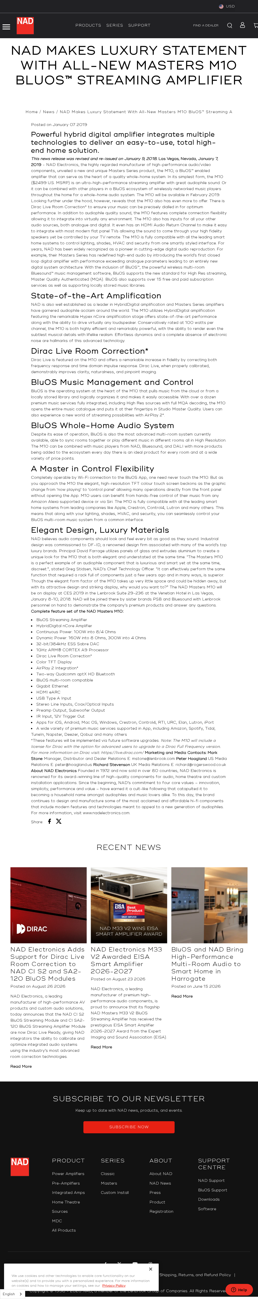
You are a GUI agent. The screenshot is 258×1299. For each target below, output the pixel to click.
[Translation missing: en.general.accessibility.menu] (6, 26)
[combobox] (12, 1294)
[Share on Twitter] (59, 822)
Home (31, 112)
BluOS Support (212, 1190)
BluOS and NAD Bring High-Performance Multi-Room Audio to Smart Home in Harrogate (207, 964)
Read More (21, 1066)
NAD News (160, 1183)
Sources (60, 1211)
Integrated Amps (68, 1192)
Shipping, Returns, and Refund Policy (195, 1275)
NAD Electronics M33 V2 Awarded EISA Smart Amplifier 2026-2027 (126, 960)
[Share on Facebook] (49, 822)
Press (155, 1192)
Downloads (209, 1199)
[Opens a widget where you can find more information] (239, 1290)
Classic (108, 1174)
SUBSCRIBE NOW (129, 1127)
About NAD (160, 1174)
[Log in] (241, 25)
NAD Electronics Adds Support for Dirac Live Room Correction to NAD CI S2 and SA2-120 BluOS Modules (47, 964)
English (9, 1294)
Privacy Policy (113, 1286)
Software (207, 1209)
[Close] (150, 1269)
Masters (109, 1183)
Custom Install (115, 1192)
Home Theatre (66, 1202)
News (49, 112)
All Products (64, 1230)
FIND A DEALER (205, 25)
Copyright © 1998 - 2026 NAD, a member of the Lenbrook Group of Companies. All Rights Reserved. (128, 1291)
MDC (57, 1221)
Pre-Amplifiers (66, 1183)
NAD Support (211, 1180)
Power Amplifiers (68, 1174)
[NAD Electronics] (25, 25)
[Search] (228, 25)
